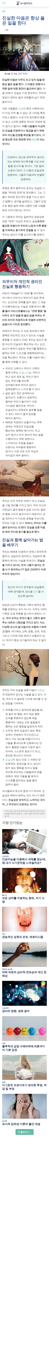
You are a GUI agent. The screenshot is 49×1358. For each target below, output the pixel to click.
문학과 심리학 (7, 969)
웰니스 (4, 895)
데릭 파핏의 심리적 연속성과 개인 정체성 (24, 973)
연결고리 (24, 372)
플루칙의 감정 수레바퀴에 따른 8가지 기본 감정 (23, 1048)
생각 (35, 591)
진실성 (9, 759)
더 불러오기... (24, 1132)
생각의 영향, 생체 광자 (16, 1011)
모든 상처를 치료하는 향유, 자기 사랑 (23, 899)
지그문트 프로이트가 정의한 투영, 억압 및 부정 (24, 1086)
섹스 (3, 934)
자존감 (41, 690)
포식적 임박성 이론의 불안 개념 (21, 1124)
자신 (34, 139)
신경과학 (5, 856)
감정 (3, 1043)
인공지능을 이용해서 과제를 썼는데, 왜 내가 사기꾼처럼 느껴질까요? (24, 861)
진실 (20, 108)
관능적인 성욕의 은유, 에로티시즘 (22, 937)
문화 (3, 11)
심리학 (4, 1121)
